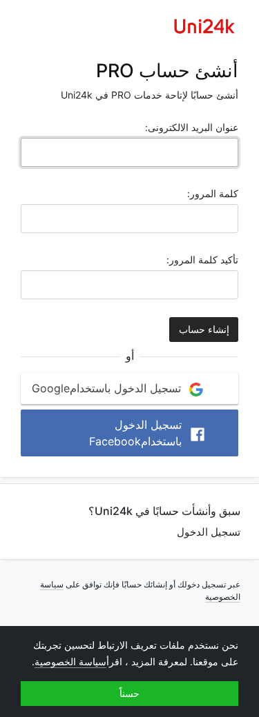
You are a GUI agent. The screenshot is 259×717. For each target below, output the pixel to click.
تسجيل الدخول (208, 531)
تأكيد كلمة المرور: (202, 259)
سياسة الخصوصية (70, 661)
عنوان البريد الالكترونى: (191, 127)
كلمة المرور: (212, 193)
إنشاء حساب (204, 329)
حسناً (129, 693)
